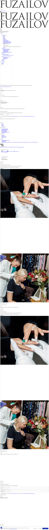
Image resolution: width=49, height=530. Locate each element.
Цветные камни (4, 132)
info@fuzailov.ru (3, 141)
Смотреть (4, 47)
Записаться (2, 168)
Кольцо (3, 123)
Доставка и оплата (4, 136)
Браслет (3, 125)
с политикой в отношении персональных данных (28, 116)
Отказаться (35, 528)
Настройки (40, 528)
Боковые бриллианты (4, 131)
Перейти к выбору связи (4, 159)
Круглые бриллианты (4, 130)
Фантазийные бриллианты (5, 129)
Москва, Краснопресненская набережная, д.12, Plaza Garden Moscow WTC (11, 142)
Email (1, 488)
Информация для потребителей (6, 140)
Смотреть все (3, 126)
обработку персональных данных (15, 116)
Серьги (2, 124)
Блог (2, 137)
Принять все (45, 528)
